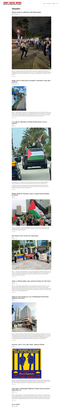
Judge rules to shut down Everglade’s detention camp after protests (31, 81)
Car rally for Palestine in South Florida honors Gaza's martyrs (29, 122)
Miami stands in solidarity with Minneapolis (26, 12)
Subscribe (49, 3)
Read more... (14, 76)
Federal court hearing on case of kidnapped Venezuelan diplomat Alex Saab (30, 297)
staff (14, 125)
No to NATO (16, 404)
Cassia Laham (15, 406)
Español (53, 3)
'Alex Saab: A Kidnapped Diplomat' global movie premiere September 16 (31, 389)
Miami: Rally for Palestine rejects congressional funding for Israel (30, 194)
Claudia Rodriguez (16, 13)
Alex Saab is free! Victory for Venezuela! (25, 236)
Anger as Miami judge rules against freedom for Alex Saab (31, 281)
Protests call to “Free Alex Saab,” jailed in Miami (28, 344)
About (45, 3)
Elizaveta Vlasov (16, 83)
